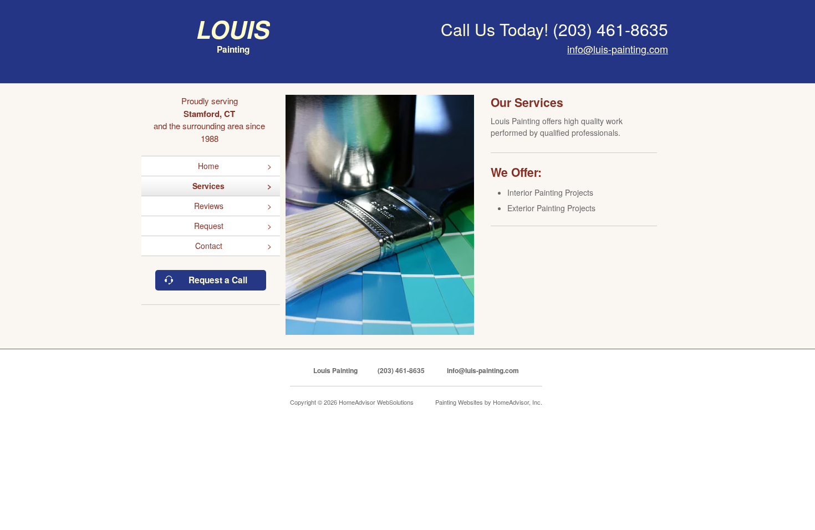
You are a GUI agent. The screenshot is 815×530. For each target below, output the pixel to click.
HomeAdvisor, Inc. (517, 402)
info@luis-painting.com (617, 49)
